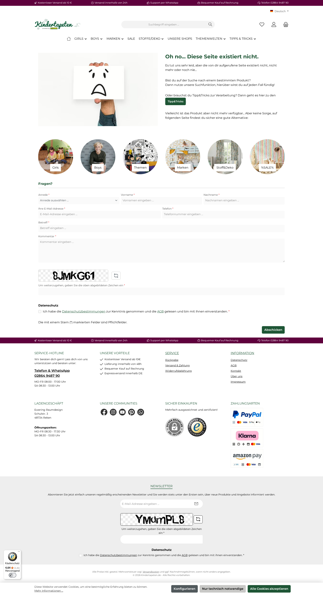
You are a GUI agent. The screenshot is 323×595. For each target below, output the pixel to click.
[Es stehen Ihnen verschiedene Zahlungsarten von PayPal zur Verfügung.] (247, 417)
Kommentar (47, 236)
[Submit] (196, 504)
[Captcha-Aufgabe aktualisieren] (116, 276)
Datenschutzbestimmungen (83, 311)
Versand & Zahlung (177, 365)
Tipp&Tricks (175, 101)
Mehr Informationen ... (48, 590)
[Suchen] (210, 24)
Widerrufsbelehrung (178, 371)
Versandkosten (151, 571)
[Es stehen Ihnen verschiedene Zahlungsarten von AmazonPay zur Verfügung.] (247, 458)
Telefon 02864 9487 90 (275, 2)
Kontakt (236, 371)
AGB (160, 311)
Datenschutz (239, 360)
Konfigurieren (184, 589)
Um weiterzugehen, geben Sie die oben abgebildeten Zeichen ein (81, 285)
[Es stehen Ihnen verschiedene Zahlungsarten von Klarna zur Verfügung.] (247, 437)
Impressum (238, 381)
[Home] (68, 38)
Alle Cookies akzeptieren (269, 589)
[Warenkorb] (285, 24)
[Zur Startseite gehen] (57, 24)
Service (172, 353)
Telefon (167, 208)
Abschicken (273, 330)
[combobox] (163, 24)
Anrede (43, 194)
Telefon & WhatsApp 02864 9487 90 (52, 373)
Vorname (128, 194)
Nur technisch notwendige (222, 589)
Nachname (211, 194)
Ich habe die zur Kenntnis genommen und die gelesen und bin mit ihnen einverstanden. (136, 311)
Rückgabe (171, 360)
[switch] (12, 575)
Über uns (236, 376)
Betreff (43, 222)
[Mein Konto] (274, 24)
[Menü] (19, 552)
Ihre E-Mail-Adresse (51, 208)
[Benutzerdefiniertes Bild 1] (197, 427)
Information (242, 353)
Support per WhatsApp (164, 2)
